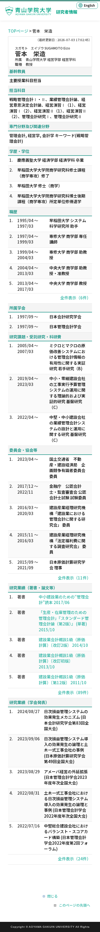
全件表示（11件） (74, 578)
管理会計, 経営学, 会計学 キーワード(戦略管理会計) (49, 138)
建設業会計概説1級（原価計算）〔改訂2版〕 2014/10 (63, 642)
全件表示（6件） (75, 297)
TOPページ (18, 31)
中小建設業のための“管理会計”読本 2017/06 (64, 599)
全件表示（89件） (74, 692)
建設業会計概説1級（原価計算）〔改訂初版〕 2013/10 (62, 661)
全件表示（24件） (74, 858)
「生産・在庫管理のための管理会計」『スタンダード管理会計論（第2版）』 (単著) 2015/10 (64, 620)
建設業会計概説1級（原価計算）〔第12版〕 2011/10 (62, 679)
